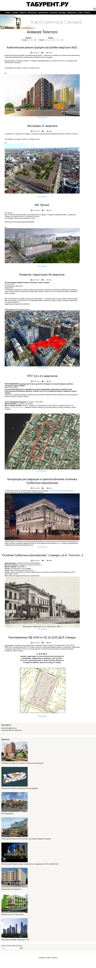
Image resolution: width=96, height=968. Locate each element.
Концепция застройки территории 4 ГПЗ (15, 939)
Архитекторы (43, 12)
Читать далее (42, 117)
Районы (29, 38)
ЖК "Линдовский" (7, 813)
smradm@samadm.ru (17, 407)
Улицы (50, 38)
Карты (80, 12)
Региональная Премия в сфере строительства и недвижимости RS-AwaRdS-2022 (29, 864)
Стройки (15, 12)
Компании (53, 12)
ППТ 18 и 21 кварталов (42, 376)
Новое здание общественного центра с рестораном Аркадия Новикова (26, 839)
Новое (8, 12)
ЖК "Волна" (42, 205)
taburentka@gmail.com (9, 728)
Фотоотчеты (32, 12)
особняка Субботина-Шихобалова (60, 491)
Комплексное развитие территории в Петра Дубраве (19, 788)
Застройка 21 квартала (42, 125)
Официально (72, 12)
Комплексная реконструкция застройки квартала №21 (42, 47)
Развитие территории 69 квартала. (42, 274)
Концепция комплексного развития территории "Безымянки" (22, 763)
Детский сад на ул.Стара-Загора (12, 914)
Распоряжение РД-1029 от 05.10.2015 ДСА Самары (42, 637)
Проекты (23, 12)
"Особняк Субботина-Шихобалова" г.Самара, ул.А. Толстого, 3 (42, 555)
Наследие (62, 12)
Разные (87, 12)
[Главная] (47, 4)
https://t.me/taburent (15, 730)
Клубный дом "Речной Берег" (11, 889)
